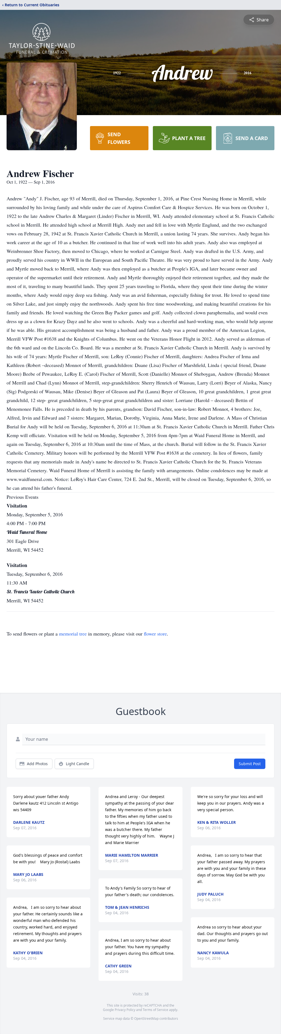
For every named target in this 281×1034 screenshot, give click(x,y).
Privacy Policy (125, 1009)
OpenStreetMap (146, 1018)
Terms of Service (155, 1009)
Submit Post (250, 763)
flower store (155, 633)
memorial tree (73, 633)
